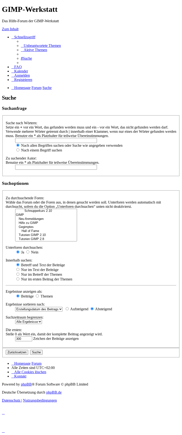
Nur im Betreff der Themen (41, 274)
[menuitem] (41, 46)
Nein (34, 252)
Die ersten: (14, 330)
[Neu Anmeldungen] (46, 219)
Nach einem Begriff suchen (41, 150)
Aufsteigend (78, 309)
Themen (46, 296)
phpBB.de (54, 392)
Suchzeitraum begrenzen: (24, 317)
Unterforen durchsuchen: (24, 247)
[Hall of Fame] (46, 231)
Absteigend (103, 309)
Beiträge (27, 296)
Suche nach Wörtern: (21, 123)
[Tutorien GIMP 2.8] (46, 239)
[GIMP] (46, 215)
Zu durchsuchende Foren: (25, 198)
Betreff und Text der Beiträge (42, 265)
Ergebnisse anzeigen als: (24, 291)
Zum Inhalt (10, 29)
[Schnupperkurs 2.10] (46, 211)
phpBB (26, 384)
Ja (22, 252)
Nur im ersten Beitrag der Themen (46, 279)
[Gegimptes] (46, 227)
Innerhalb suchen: (19, 260)
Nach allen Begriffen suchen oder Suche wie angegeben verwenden (71, 145)
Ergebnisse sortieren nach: (25, 304)
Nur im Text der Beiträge (39, 270)
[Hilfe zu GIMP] (46, 223)
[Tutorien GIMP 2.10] (46, 235)
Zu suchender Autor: (21, 158)
